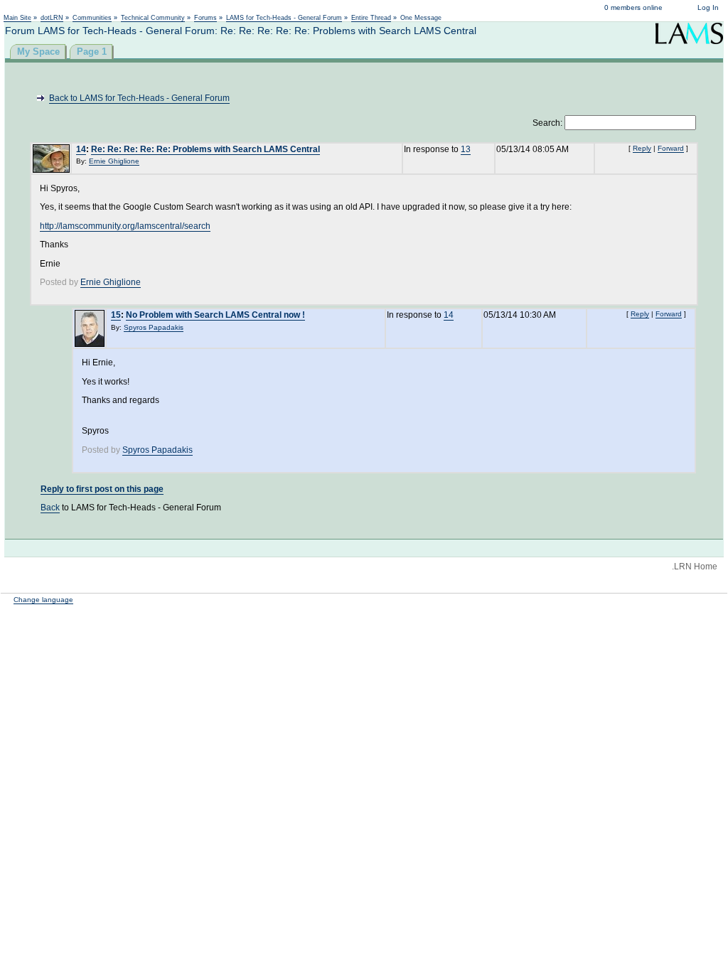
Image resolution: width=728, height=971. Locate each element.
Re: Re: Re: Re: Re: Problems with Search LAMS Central (205, 149)
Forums (205, 17)
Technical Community (153, 17)
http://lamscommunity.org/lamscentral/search (125, 226)
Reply (642, 148)
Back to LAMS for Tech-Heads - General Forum (139, 98)
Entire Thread (371, 17)
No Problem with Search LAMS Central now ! (215, 315)
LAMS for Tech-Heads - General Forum (284, 17)
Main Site (17, 17)
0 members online (633, 7)
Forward (671, 148)
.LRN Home (694, 567)
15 (116, 315)
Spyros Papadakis (153, 327)
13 (466, 149)
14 (81, 149)
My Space (38, 51)
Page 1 (92, 51)
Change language (43, 599)
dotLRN (52, 17)
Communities (92, 17)
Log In (708, 7)
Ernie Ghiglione (114, 161)
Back (50, 508)
